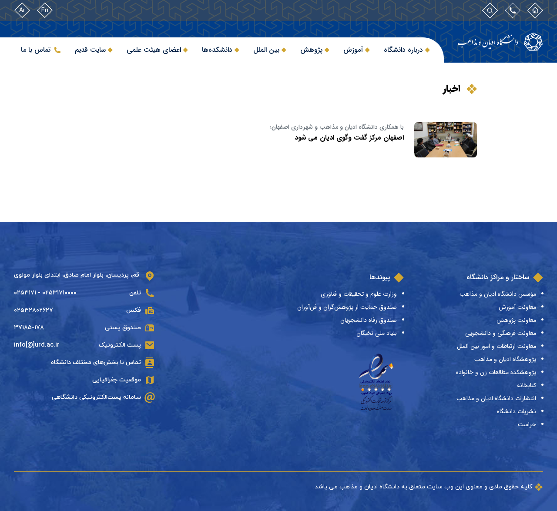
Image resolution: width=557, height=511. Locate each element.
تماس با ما (35, 49)
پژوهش (311, 49)
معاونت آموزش (517, 307)
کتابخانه (526, 385)
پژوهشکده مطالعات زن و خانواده (496, 372)
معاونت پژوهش (516, 320)
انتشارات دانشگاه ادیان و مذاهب (496, 398)
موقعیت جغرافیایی (116, 380)
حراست (527, 424)
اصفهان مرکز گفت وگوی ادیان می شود (349, 137)
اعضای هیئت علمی (154, 49)
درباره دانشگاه (403, 49)
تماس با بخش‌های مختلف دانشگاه (96, 362)
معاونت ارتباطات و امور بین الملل (496, 346)
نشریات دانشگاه (516, 411)
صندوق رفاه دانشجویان (368, 320)
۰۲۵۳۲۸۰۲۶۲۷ (33, 310)
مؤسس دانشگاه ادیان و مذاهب (498, 294)
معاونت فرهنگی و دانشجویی (500, 333)
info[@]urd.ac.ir (37, 345)
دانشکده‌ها (217, 49)
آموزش (353, 49)
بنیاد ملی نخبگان (376, 333)
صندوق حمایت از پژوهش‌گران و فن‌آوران (347, 307)
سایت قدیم (90, 49)
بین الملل (266, 49)
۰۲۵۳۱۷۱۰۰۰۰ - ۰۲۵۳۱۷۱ (45, 293)
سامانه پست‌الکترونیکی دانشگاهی (96, 397)
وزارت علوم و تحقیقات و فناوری (359, 294)
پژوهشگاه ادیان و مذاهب (505, 359)
